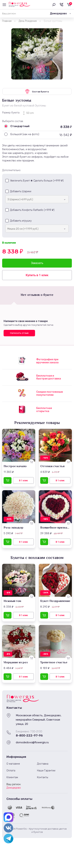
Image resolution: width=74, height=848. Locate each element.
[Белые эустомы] (37, 53)
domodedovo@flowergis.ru (32, 742)
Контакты (42, 777)
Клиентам (12, 777)
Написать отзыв (19, 333)
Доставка (42, 763)
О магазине (13, 763)
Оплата (10, 770)
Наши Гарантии (46, 770)
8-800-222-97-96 (29, 735)
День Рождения (28, 21)
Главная (6, 21)
